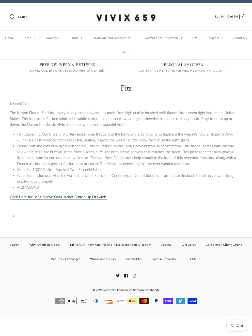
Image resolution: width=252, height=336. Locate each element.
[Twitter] (118, 275)
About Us (240, 38)
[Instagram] (134, 275)
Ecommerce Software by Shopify (138, 290)
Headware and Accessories (114, 38)
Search (14, 244)
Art (194, 38)
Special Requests (166, 259)
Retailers (214, 38)
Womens (54, 38)
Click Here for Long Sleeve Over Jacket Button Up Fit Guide (58, 197)
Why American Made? (45, 244)
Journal (166, 244)
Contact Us (134, 259)
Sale (126, 52)
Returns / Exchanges (65, 259)
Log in (219, 16)
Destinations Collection (163, 38)
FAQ (195, 259)
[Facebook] (126, 275)
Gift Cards (189, 244)
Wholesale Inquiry (103, 259)
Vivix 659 (109, 290)
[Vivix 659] (126, 11)
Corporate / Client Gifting (224, 244)
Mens (29, 38)
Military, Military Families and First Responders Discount (110, 244)
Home (9, 38)
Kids (77, 38)
